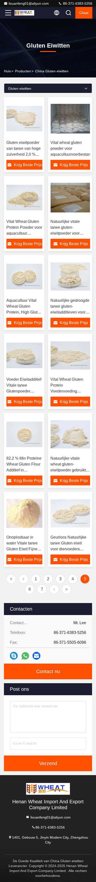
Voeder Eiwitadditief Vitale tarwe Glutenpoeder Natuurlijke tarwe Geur (23, 391)
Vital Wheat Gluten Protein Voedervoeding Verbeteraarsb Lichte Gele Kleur (68, 391)
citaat (83, 13)
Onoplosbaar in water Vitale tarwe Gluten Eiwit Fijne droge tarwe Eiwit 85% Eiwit (22, 549)
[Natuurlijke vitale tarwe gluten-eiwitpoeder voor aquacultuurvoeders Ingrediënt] (70, 197)
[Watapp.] (25, 656)
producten (23, 71)
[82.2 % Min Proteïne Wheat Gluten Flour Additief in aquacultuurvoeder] (24, 434)
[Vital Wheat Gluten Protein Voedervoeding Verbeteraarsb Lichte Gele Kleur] (70, 355)
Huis (7, 71)
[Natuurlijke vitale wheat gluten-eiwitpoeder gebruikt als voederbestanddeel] (70, 434)
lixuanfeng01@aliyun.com (29, 3)
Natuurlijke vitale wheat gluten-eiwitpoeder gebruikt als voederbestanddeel (68, 470)
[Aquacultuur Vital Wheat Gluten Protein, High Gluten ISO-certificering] (24, 276)
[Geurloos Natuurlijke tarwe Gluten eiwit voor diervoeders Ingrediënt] (70, 513)
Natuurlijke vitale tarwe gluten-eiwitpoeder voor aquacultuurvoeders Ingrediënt (67, 233)
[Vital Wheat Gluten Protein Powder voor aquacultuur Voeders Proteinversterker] (24, 197)
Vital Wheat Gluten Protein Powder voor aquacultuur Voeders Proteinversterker (24, 233)
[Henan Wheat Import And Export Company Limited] (24, 13)
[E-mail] (36, 656)
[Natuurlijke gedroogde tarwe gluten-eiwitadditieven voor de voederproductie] (70, 276)
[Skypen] (14, 656)
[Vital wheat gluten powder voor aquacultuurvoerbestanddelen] (70, 119)
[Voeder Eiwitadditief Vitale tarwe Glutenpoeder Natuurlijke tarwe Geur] (24, 355)
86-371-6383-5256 (77, 3)
